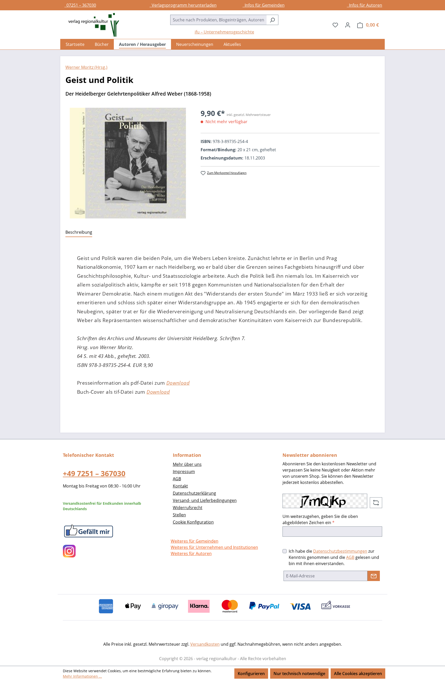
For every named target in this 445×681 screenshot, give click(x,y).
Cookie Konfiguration (193, 522)
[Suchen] (272, 20)
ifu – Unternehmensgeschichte (224, 32)
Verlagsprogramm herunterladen (183, 5)
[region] (127, 163)
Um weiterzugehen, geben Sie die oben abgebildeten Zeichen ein (320, 519)
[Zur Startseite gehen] (91, 25)
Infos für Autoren (364, 5)
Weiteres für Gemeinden (194, 541)
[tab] (78, 232)
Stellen (179, 515)
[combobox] (218, 20)
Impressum (184, 471)
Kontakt (180, 486)
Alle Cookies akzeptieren (358, 673)
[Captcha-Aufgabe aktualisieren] (376, 502)
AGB (177, 479)
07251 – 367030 (80, 5)
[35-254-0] (127, 163)
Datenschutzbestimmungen (340, 551)
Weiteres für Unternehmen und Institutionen (214, 547)
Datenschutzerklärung (194, 493)
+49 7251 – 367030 (94, 473)
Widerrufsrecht (187, 507)
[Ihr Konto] (347, 25)
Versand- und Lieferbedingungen (205, 500)
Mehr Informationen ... (82, 676)
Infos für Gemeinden (264, 5)
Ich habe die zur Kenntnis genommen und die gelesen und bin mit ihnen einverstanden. (334, 557)
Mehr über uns (187, 464)
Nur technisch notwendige (299, 673)
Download (178, 382)
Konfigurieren (251, 673)
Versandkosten (205, 644)
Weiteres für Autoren (191, 553)
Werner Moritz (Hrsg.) (86, 67)
